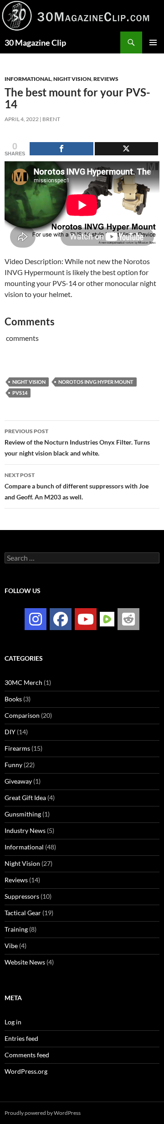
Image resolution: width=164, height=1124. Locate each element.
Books (13, 699)
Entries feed (21, 1038)
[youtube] (86, 619)
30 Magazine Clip (35, 42)
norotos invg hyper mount (95, 382)
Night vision (29, 382)
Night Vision (72, 78)
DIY (10, 732)
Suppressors (22, 896)
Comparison (22, 715)
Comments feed (27, 1055)
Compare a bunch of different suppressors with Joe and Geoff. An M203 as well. (77, 486)
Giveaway (18, 781)
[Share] (61, 148)
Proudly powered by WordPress (43, 1112)
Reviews (105, 78)
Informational (28, 78)
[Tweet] (127, 148)
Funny (13, 765)
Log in (13, 1022)
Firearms (17, 748)
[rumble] (107, 618)
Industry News (25, 830)
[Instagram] (35, 619)
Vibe (11, 945)
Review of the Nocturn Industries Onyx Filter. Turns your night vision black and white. (77, 442)
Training (16, 929)
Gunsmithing (23, 814)
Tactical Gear (23, 913)
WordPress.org (26, 1071)
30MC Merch (23, 682)
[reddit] (128, 619)
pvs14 (19, 393)
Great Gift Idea (25, 797)
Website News (25, 962)
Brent (51, 119)
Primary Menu (153, 42)
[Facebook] (61, 619)
